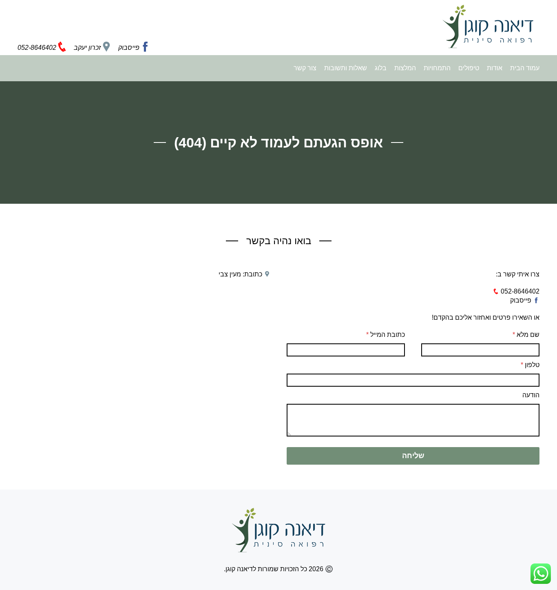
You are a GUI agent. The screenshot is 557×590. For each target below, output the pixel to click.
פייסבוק (521, 300)
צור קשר (305, 68)
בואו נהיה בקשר (278, 240)
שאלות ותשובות (345, 68)
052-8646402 (519, 291)
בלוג (380, 68)
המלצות (404, 68)
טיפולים (468, 68)
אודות (493, 68)
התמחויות (436, 68)
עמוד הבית (524, 68)
